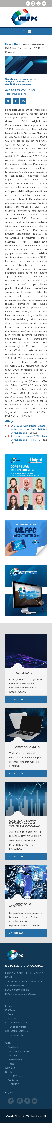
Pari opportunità (17, 1026)
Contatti (12, 1014)
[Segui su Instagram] (33, 3)
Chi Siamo (10, 1010)
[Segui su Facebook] (28, 3)
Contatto (13, 1080)
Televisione (14, 1055)
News (32, 89)
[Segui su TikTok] (38, 3)
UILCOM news (15, 1076)
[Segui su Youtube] (44, 3)
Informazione (15, 1059)
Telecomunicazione (15, 93)
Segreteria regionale (16, 1030)
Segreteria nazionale (16, 1022)
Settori (9, 1043)
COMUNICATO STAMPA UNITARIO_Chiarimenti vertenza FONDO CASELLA (24, 823)
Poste (11, 1063)
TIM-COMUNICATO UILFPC (24, 746)
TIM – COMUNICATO (20, 672)
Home (8, 1006)
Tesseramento (16, 1035)
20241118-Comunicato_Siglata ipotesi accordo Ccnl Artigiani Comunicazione (29, 429)
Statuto (12, 1018)
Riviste (9, 1072)
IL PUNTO (13, 1084)
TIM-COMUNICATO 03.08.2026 (20, 905)
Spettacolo (14, 1047)
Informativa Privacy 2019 (15, 1116)
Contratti (10, 1068)
